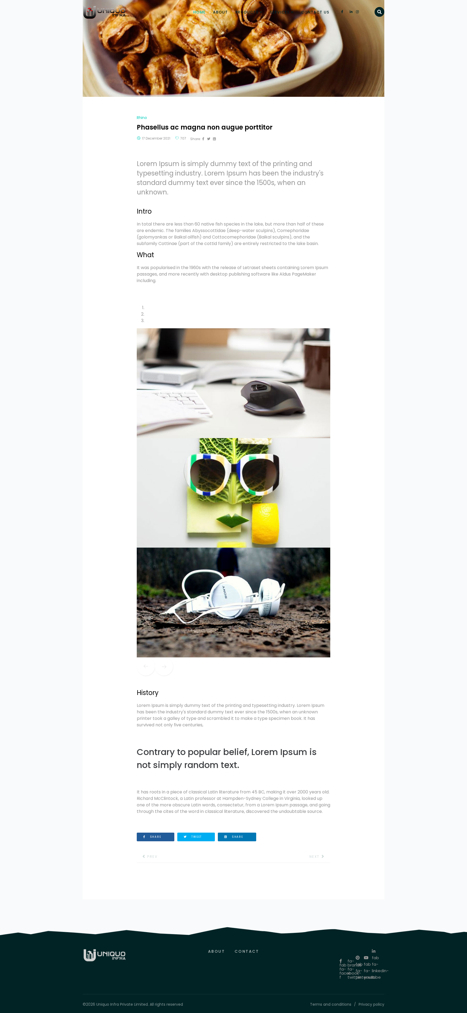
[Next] (164, 667)
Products (246, 12)
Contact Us (315, 12)
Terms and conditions (330, 1004)
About (220, 12)
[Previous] (146, 667)
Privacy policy (371, 1004)
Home (199, 12)
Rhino (142, 117)
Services (279, 12)
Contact (247, 951)
